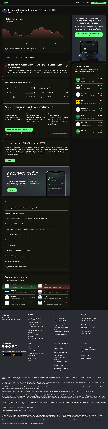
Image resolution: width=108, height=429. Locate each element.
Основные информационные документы (62, 364)
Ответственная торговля (88, 320)
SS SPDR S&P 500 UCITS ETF (35, 327)
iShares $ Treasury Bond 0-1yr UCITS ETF (35, 323)
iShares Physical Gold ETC (35, 339)
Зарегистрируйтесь (98, 2)
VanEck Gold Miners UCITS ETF (34, 335)
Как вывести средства (61, 323)
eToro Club (84, 351)
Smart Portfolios (86, 358)
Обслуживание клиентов (62, 331)
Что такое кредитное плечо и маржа (87, 323)
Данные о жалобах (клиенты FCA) (61, 369)
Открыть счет (58, 325)
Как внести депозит (60, 320)
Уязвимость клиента (60, 334)
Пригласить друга (86, 347)
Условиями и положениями (15, 403)
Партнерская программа (88, 349)
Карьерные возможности (35, 353)
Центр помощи (59, 318)
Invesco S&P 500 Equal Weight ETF (34, 319)
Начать (10, 160)
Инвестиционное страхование (86, 354)
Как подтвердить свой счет (61, 328)
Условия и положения (28, 410)
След (29, 360)
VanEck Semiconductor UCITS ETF (35, 331)
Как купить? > (29, 57)
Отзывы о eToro (32, 351)
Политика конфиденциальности (61, 351)
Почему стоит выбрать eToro (35, 347)
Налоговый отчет (86, 331)
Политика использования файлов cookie (62, 347)
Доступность (32, 358)
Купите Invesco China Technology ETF (88, 34)
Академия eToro (86, 333)
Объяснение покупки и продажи (88, 328)
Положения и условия (61, 361)
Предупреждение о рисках (60, 358)
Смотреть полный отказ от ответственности (33, 403)
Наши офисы (32, 355)
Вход (87, 2)
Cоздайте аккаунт (9, 48)
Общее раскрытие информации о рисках (12, 410)
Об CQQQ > (18, 57)
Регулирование (59, 355)
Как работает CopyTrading (89, 318)
